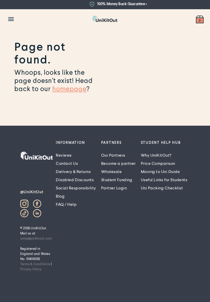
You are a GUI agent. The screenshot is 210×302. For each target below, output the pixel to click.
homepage (69, 88)
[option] (116, 4)
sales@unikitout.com (36, 238)
